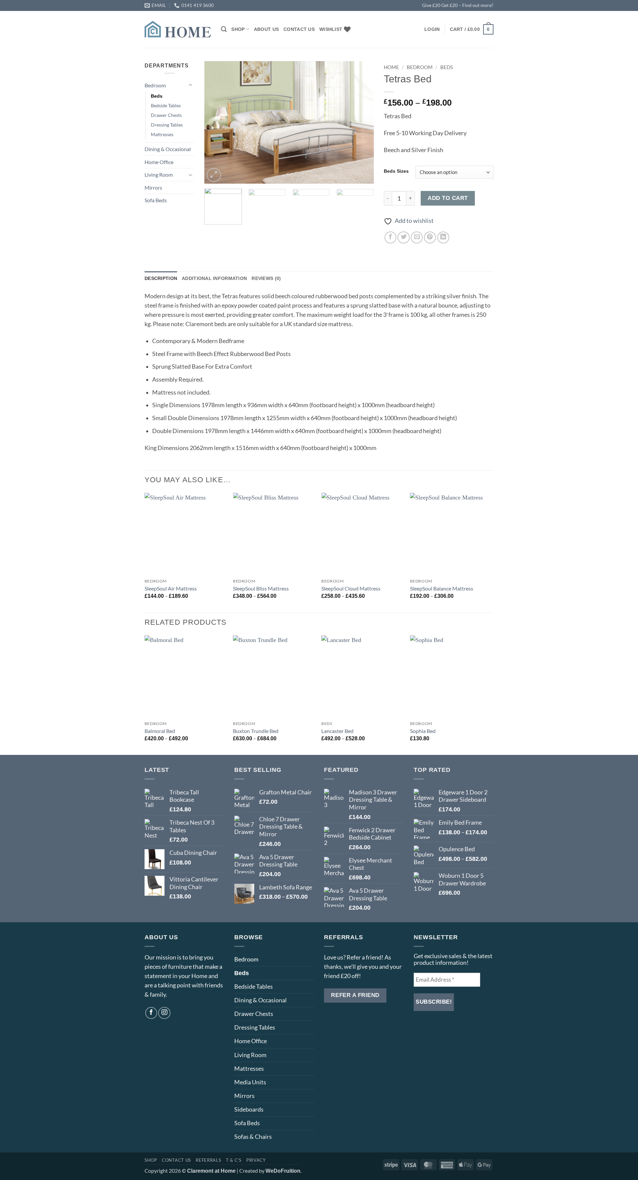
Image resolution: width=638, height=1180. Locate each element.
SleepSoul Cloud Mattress (350, 588)
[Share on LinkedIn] (443, 237)
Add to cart (448, 198)
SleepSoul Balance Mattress (441, 588)
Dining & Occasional (168, 149)
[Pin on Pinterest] (430, 237)
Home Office (159, 162)
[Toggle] (190, 85)
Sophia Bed (423, 731)
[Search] (224, 29)
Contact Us (299, 29)
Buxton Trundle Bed (255, 731)
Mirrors (153, 187)
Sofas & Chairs (253, 1136)
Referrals (208, 1160)
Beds (156, 96)
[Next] (362, 122)
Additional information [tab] (214, 278)
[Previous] (216, 122)
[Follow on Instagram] (164, 1013)
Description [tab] (161, 278)
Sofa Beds (156, 200)
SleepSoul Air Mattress (171, 588)
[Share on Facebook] (390, 237)
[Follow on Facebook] (151, 1013)
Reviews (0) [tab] (266, 278)
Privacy (256, 1160)
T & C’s (234, 1160)
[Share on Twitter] (403, 237)
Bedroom (155, 85)
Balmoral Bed (160, 731)
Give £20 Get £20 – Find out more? (457, 5)
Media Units (250, 1082)
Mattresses (162, 134)
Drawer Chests (166, 115)
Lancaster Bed (337, 731)
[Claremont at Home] (178, 29)
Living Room (159, 174)
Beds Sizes (396, 171)
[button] (432, 29)
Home (391, 67)
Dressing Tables (167, 125)
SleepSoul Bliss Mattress (261, 588)
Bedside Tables (166, 105)
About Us (266, 29)
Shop (238, 29)
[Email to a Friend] (417, 237)
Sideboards (249, 1109)
